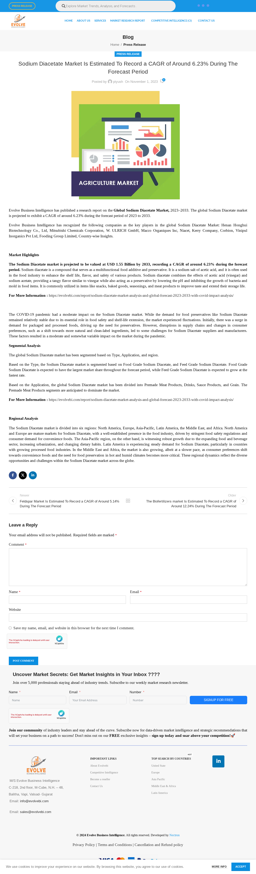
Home (114, 45)
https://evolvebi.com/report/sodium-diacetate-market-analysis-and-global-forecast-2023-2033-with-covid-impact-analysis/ (141, 295)
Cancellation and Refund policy (159, 845)
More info (219, 866)
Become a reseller (100, 779)
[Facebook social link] (13, 475)
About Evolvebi (99, 765)
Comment (18, 544)
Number (135, 692)
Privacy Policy (84, 845)
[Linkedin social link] (33, 475)
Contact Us (96, 786)
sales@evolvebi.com (35, 812)
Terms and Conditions (115, 845)
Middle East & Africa (163, 786)
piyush (118, 82)
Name (14, 592)
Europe (155, 772)
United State (158, 765)
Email (136, 592)
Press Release (22, 6)
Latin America (159, 792)
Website (15, 609)
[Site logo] (18, 21)
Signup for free (218, 700)
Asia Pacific (158, 779)
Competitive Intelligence (104, 772)
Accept (240, 866)
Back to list (128, 501)
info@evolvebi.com (34, 801)
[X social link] (23, 475)
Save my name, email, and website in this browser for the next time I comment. (73, 628)
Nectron (174, 835)
